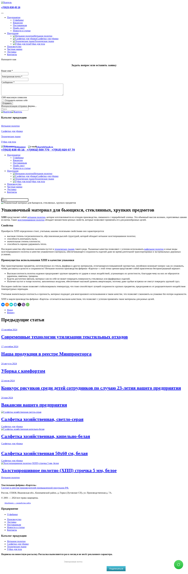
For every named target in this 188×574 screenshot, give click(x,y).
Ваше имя (7, 71)
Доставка (11, 52)
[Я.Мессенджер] (11, 304)
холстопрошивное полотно (31, 220)
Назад (10, 310)
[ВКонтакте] (3, 304)
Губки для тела (37, 44)
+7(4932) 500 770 (39, 149)
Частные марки (14, 49)
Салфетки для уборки (47, 38)
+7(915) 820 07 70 (63, 149)
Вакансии (18, 22)
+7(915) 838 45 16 (10, 7)
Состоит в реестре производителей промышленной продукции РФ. (35, 488)
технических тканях (64, 249)
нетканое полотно (36, 217)
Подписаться (116, 568)
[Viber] (23, 304)
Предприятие (13, 17)
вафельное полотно (154, 249)
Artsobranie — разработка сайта (17, 503)
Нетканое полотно (43, 36)
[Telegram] (15, 304)
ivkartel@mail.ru (44, 147)
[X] (19, 304)
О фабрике (18, 20)
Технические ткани (44, 41)
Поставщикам (20, 25)
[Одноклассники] (7, 304)
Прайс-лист (19, 28)
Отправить (7, 103)
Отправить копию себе (16, 100)
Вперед (10, 312)
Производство (14, 46)
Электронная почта (11, 76)
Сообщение (8, 82)
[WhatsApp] (27, 304)
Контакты (12, 54)
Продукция (12, 33)
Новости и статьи (22, 30)
